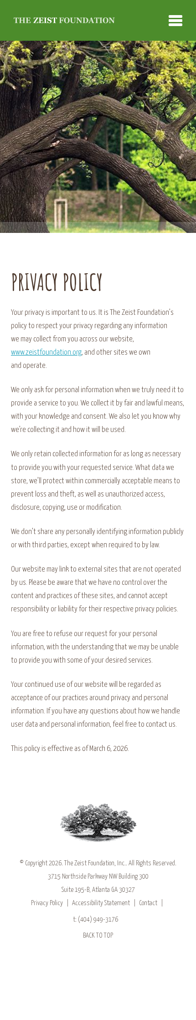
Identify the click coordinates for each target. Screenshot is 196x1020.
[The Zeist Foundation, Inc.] (64, 20)
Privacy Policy (47, 903)
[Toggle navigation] (175, 20)
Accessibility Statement (101, 903)
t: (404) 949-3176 (95, 919)
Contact (148, 903)
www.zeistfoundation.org (46, 352)
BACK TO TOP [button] (98, 935)
